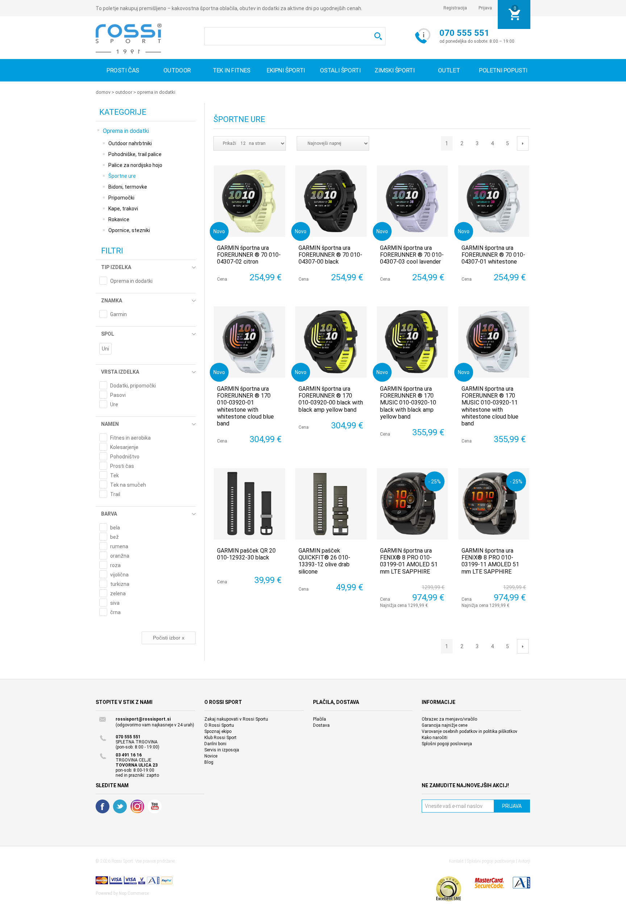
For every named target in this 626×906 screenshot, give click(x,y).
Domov (103, 92)
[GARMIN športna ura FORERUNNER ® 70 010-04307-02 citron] (249, 201)
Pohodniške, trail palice (135, 154)
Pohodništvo (124, 457)
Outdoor (177, 70)
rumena (119, 546)
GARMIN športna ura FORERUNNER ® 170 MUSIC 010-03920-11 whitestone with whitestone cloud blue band (490, 406)
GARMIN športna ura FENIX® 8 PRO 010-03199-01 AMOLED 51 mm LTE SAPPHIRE (409, 561)
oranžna (119, 556)
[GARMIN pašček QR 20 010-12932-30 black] (249, 504)
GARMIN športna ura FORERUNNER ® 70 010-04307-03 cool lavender (412, 254)
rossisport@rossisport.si (143, 719)
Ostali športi (340, 70)
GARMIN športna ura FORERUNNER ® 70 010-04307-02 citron (249, 254)
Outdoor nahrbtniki (130, 143)
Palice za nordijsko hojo (135, 165)
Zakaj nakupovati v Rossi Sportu (236, 719)
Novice (210, 756)
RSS (137, 806)
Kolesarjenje (124, 447)
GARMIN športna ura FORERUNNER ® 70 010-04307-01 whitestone (493, 254)
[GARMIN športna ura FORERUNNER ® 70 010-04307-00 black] (331, 201)
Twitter (120, 806)
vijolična (119, 575)
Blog (208, 762)
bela (115, 527)
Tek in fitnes (231, 70)
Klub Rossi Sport (220, 737)
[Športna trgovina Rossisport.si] (129, 39)
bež (114, 537)
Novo (219, 231)
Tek (114, 475)
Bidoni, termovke (127, 187)
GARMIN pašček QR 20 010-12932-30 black (246, 554)
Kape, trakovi (123, 208)
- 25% (434, 481)
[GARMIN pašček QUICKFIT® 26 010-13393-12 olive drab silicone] (331, 504)
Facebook (102, 806)
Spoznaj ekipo (217, 731)
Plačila (319, 719)
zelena (118, 593)
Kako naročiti (434, 737)
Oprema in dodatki (156, 92)
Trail (115, 494)
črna (115, 612)
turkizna (119, 584)
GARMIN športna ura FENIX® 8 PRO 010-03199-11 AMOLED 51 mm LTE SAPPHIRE (490, 561)
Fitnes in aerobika (130, 438)
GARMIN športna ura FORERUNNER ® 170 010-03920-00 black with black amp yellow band (331, 399)
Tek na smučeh (128, 485)
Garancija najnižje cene (444, 725)
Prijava (485, 8)
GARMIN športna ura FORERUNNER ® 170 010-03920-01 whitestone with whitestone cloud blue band (245, 406)
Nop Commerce (134, 893)
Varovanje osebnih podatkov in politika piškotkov (469, 731)
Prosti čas (123, 70)
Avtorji (524, 861)
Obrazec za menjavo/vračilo (449, 719)
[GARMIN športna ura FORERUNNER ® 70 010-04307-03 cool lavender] (412, 201)
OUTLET (449, 70)
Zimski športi (395, 70)
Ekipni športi (286, 70)
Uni (105, 349)
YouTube (155, 806)
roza (115, 565)
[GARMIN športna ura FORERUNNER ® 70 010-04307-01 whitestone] (494, 201)
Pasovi (118, 395)
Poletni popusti (503, 70)
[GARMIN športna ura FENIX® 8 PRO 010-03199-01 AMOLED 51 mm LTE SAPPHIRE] (412, 504)
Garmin (118, 314)
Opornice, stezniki (129, 230)
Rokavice (118, 219)
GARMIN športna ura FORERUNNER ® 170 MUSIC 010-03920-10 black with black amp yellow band (408, 402)
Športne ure (122, 176)
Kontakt (456, 861)
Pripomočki (121, 198)
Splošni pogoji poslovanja (447, 743)
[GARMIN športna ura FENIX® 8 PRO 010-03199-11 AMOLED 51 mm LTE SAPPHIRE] (494, 504)
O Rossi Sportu (219, 725)
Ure (114, 404)
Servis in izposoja (221, 749)
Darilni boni (215, 743)
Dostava (321, 725)
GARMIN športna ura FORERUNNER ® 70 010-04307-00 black (330, 254)
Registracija (455, 8)
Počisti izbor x (168, 638)
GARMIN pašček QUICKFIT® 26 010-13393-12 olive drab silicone (324, 561)
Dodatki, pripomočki (133, 386)
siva (115, 603)
